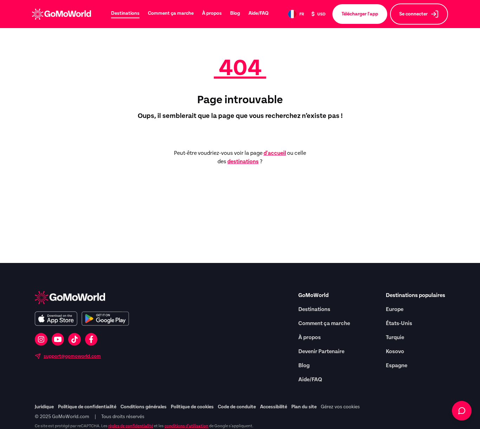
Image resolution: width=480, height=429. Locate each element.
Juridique (44, 406)
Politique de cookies (192, 406)
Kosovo (395, 351)
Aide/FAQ (258, 13)
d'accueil (275, 153)
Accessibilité (273, 406)
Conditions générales (144, 406)
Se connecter (413, 14)
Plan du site (304, 406)
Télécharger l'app (360, 14)
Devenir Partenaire (321, 351)
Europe (394, 309)
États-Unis (399, 323)
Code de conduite (237, 406)
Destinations (125, 13)
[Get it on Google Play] (105, 318)
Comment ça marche (171, 13)
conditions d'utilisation (186, 426)
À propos (212, 13)
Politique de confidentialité (87, 406)
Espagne (396, 365)
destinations (243, 161)
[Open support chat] (462, 411)
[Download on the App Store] (56, 318)
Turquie (395, 337)
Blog (235, 13)
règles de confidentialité (130, 426)
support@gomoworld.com (72, 356)
